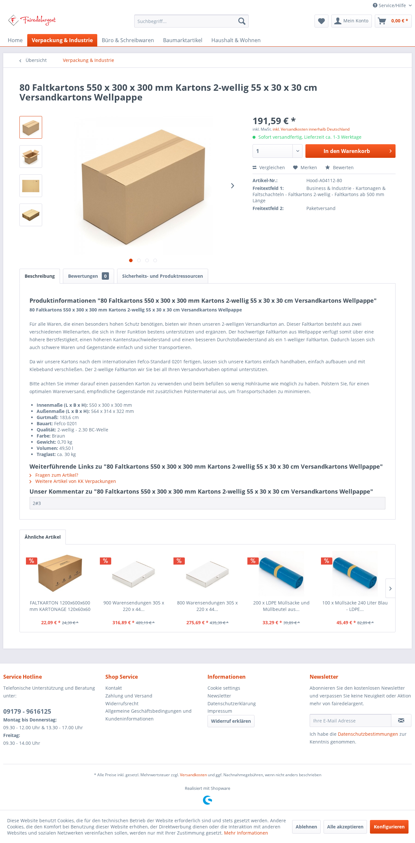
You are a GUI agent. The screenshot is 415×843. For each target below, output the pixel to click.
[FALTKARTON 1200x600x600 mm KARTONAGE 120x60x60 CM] (60, 573)
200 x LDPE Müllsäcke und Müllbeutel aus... (281, 606)
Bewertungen (87, 276)
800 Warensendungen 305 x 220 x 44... (207, 606)
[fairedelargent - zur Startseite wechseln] (31, 23)
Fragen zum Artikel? (56, 475)
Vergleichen (271, 167)
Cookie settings (224, 688)
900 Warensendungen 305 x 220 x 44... (133, 606)
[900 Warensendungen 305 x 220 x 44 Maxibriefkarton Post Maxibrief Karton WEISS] (134, 573)
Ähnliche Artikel (43, 537)
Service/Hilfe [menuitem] (392, 5)
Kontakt (113, 688)
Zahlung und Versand (128, 696)
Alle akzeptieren (345, 827)
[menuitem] (191, 21)
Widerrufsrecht (121, 703)
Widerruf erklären (231, 721)
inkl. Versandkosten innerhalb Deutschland (311, 129)
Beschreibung (40, 276)
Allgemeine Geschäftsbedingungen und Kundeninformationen (148, 715)
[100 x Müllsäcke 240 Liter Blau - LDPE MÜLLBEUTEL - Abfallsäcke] (355, 573)
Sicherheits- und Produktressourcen (162, 276)
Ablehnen (306, 827)
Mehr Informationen (246, 833)
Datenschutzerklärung (232, 703)
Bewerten (343, 167)
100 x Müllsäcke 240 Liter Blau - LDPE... (355, 606)
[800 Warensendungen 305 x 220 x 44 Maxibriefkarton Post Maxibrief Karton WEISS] (207, 573)
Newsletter (219, 696)
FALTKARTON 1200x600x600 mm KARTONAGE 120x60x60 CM (60, 606)
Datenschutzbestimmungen (368, 734)
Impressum (220, 711)
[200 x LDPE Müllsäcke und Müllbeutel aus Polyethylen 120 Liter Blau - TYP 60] (281, 573)
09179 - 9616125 (27, 711)
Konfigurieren (389, 827)
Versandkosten (193, 775)
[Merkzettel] (321, 21)
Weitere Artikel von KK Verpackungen (75, 481)
